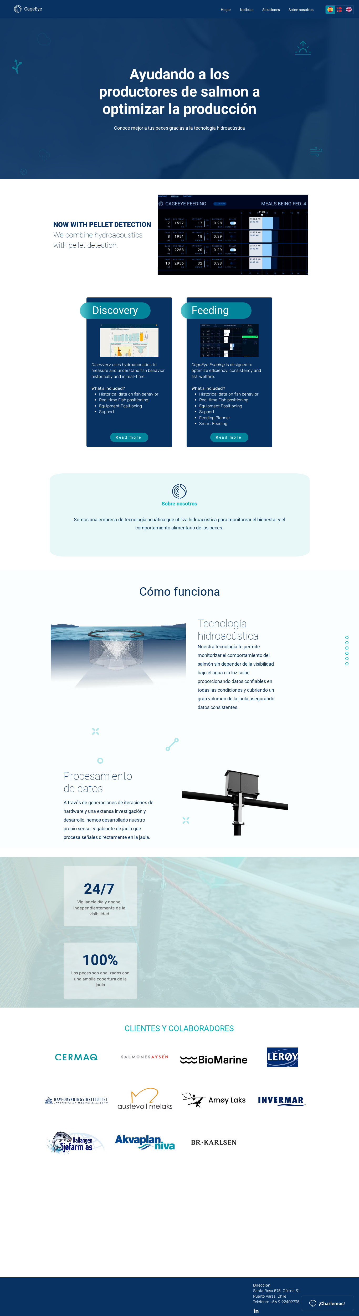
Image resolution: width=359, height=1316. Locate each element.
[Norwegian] (339, 10)
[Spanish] (330, 10)
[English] (348, 10)
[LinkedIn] (256, 1311)
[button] (301, 269)
